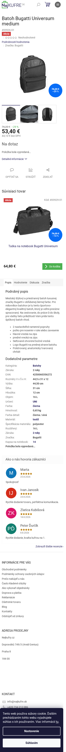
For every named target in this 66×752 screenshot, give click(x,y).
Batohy (37, 365)
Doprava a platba (11, 592)
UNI (35, 401)
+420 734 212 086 (17, 707)
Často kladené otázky (14, 583)
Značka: (14, 45)
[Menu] (57, 4)
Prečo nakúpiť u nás (13, 578)
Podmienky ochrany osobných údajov (23, 574)
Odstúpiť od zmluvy (13, 616)
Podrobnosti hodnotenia (16, 41)
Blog (4, 606)
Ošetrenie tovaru (11, 602)
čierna (36, 406)
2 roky (36, 432)
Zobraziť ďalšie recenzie (49, 546)
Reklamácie (8, 597)
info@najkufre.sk (17, 701)
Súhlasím (31, 743)
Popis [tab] (8, 282)
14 (34, 441)
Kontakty (7, 611)
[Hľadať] (38, 4)
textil (36, 419)
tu (57, 721)
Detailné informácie (13, 159)
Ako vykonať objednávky (16, 588)
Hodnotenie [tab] (20, 282)
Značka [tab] (46, 282)
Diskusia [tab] (34, 282)
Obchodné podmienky (14, 569)
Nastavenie (31, 731)
